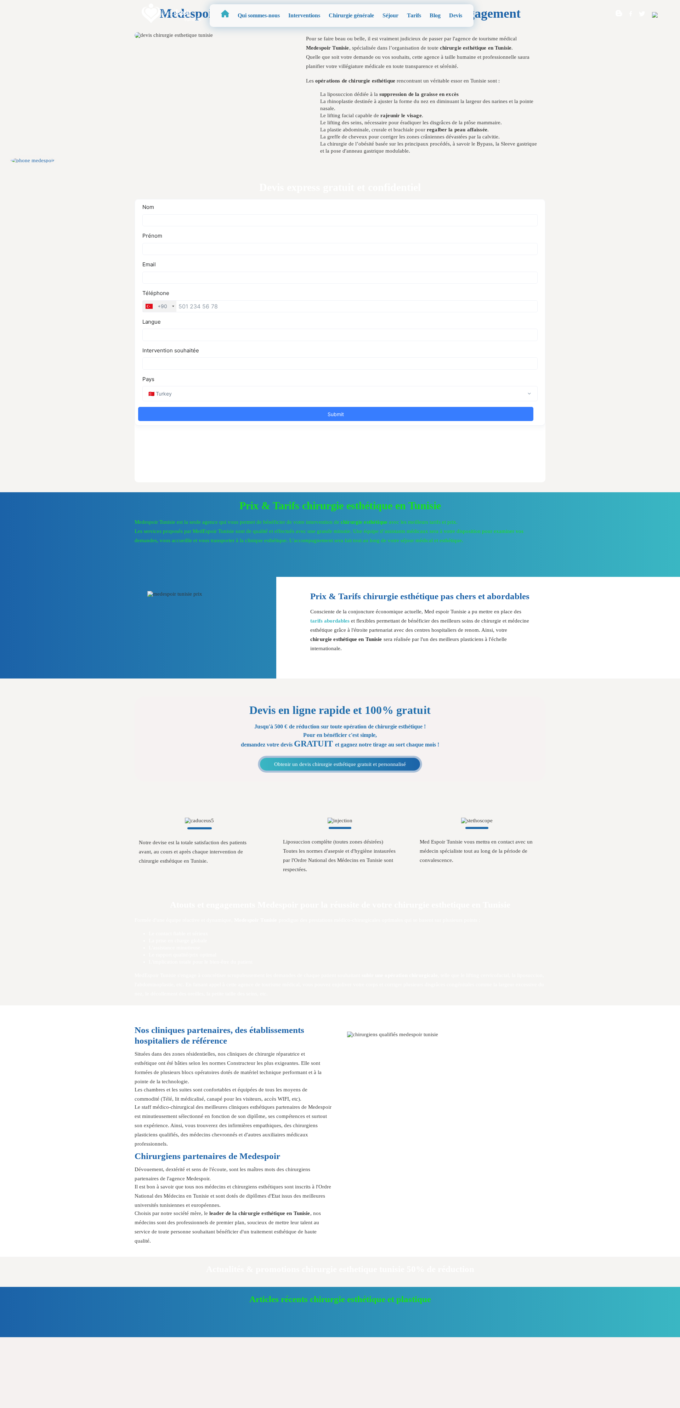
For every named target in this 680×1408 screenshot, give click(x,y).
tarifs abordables (330, 621)
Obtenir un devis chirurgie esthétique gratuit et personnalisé (340, 764)
